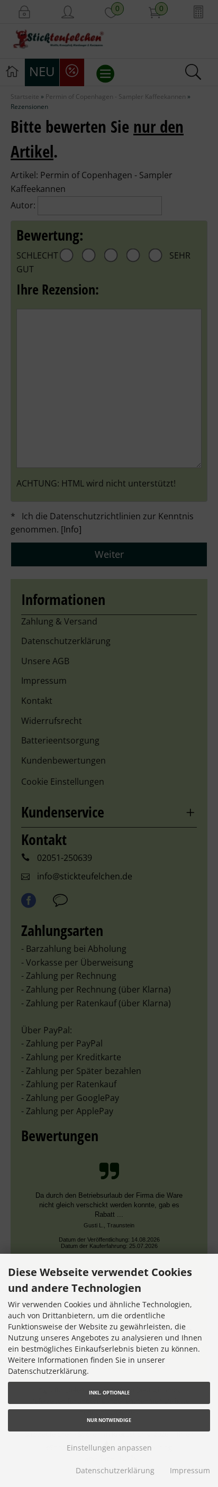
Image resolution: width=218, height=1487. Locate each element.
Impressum (190, 1470)
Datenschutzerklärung (115, 1470)
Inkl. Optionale (109, 1392)
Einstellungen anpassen (109, 1448)
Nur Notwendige (109, 1420)
